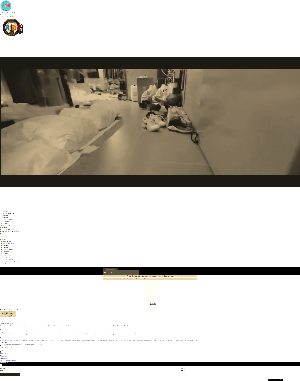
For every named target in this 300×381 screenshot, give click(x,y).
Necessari (4, 330)
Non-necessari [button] (4, 336)
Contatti (4, 264)
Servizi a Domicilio (7, 225)
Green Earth (6, 215)
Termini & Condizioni (150, 300)
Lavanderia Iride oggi (8, 213)
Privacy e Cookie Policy (150, 298)
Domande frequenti (8, 219)
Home (105, 272)
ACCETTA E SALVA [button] (5, 342)
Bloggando (5, 223)
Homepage (4, 227)
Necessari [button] (2, 328)
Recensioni (6, 221)
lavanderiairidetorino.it (150, 284)
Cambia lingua (4, 358)
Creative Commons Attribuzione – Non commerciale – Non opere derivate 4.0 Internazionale (160, 306)
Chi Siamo (4, 209)
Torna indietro (110, 269)
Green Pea (5, 217)
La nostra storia (7, 211)
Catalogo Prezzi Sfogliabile (10, 229)
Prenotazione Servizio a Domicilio (10, 231)
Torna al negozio (22, 365)
